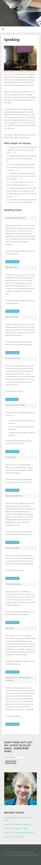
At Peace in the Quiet (12, 358)
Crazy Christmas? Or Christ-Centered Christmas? (18, 679)
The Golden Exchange (13, 584)
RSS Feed (29, 855)
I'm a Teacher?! (10, 457)
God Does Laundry (11, 317)
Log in (36, 855)
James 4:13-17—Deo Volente (14, 837)
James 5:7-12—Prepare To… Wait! (15, 829)
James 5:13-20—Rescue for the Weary (17, 824)
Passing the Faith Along (13, 496)
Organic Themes (19, 855)
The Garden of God (12, 548)
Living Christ (9, 628)
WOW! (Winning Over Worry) (15, 218)
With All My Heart (11, 267)
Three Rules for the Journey (15, 405)
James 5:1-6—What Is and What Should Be (19, 833)
